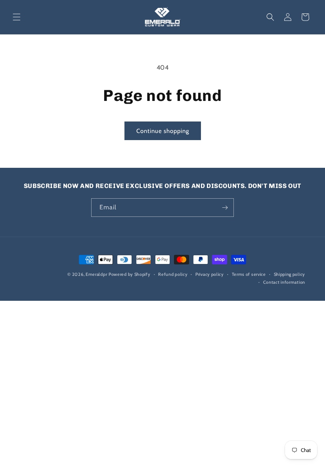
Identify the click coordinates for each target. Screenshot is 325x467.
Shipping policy (290, 274)
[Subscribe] (224, 207)
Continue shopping (162, 131)
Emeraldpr (96, 274)
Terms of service (249, 274)
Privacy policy (209, 274)
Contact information (284, 282)
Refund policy (172, 274)
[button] (16, 17)
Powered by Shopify (130, 274)
